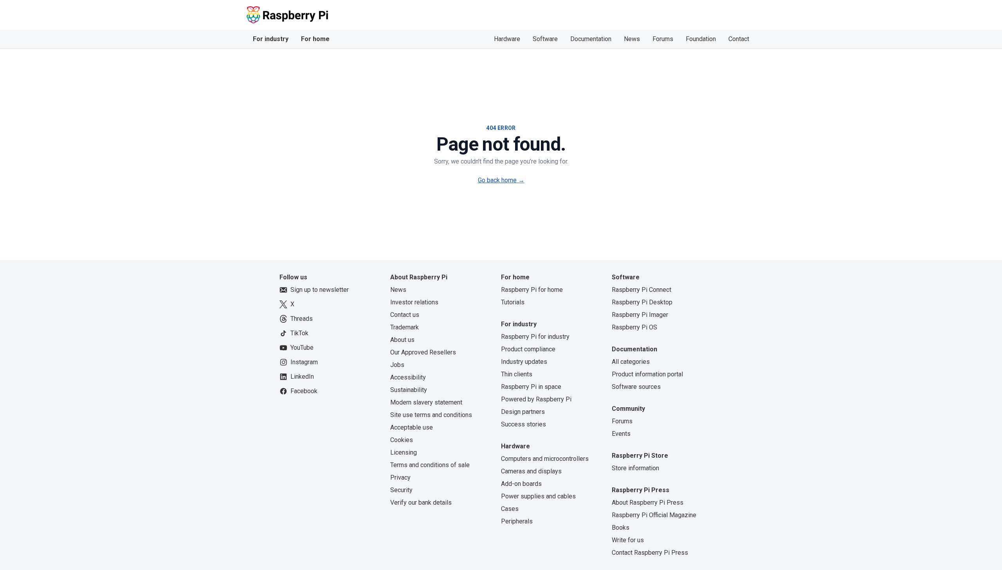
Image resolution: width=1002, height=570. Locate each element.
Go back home (501, 180)
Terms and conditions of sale (430, 465)
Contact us (404, 314)
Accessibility (408, 377)
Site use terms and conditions (431, 415)
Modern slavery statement (426, 402)
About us (402, 339)
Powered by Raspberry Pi (536, 399)
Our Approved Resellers (423, 352)
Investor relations (414, 302)
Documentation (590, 39)
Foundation (701, 39)
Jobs (397, 365)
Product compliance (528, 349)
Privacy (400, 477)
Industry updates (524, 361)
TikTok (299, 333)
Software (545, 39)
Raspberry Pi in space (531, 386)
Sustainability (408, 390)
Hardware (507, 39)
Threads (301, 318)
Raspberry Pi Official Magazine (654, 515)
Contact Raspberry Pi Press (650, 552)
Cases (510, 508)
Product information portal (647, 374)
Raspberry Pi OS (634, 327)
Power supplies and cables (538, 496)
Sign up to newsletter (319, 289)
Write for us (628, 540)
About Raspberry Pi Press (647, 502)
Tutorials (512, 302)
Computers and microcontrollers (545, 458)
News (632, 39)
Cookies (401, 440)
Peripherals (517, 521)
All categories (631, 361)
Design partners (523, 411)
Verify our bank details (421, 502)
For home (315, 39)
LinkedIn (302, 376)
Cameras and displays (531, 471)
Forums (662, 39)
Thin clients (516, 374)
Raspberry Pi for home (532, 289)
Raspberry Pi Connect (641, 289)
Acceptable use (411, 427)
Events (621, 433)
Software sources (636, 386)
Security (401, 490)
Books (620, 527)
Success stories (523, 424)
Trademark (404, 327)
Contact (738, 39)
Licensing (403, 452)
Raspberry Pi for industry (535, 336)
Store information (635, 468)
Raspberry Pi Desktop (642, 302)
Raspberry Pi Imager (640, 314)
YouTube (302, 347)
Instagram (304, 362)
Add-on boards (521, 483)
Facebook (303, 391)
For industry (270, 39)
